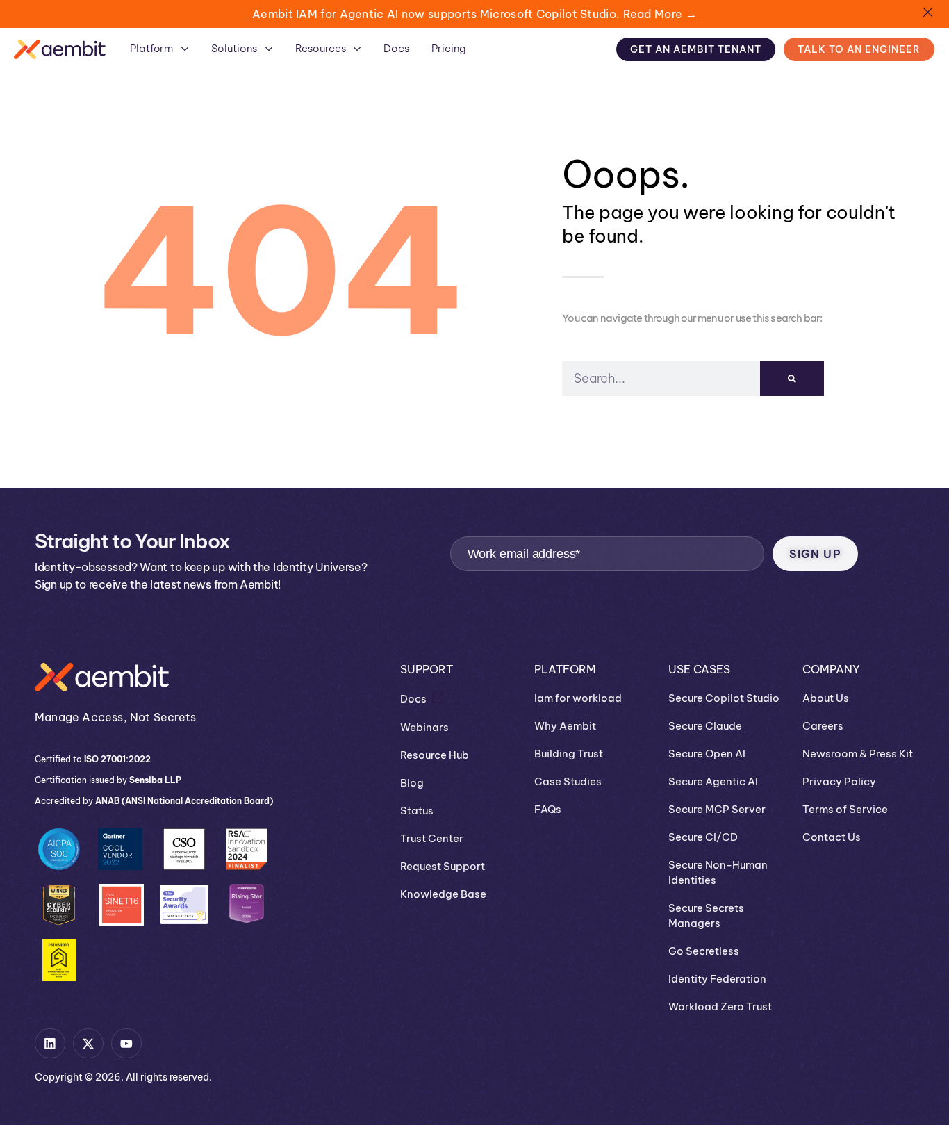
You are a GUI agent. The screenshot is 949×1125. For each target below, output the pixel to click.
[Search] (792, 378)
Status (417, 810)
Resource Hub (434, 755)
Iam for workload (578, 698)
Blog (412, 782)
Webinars (424, 727)
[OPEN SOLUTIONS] (269, 49)
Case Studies (568, 781)
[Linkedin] (50, 1043)
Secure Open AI (706, 753)
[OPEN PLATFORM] (185, 49)
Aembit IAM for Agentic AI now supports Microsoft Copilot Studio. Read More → (474, 14)
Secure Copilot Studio (723, 698)
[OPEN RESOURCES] (357, 49)
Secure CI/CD (703, 837)
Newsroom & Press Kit (857, 753)
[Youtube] (126, 1043)
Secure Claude (705, 725)
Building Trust (568, 753)
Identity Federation (717, 978)
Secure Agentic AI (713, 781)
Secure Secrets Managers (706, 915)
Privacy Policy (839, 781)
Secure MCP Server (717, 809)
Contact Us (831, 837)
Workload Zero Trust (720, 1006)
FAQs (547, 809)
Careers (822, 725)
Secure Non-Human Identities (718, 872)
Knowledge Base (443, 894)
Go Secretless (703, 951)
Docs (413, 698)
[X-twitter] (88, 1043)
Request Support (442, 866)
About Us (825, 698)
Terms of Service (845, 809)
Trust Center (431, 838)
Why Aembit (565, 725)
